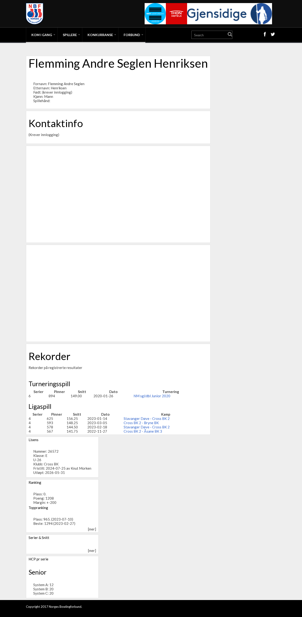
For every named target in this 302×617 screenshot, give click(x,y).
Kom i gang (41, 35)
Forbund (132, 35)
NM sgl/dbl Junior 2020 (152, 396)
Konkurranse (100, 35)
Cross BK (51, 464)
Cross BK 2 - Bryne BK (141, 423)
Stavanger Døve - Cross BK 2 (147, 418)
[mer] (92, 529)
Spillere (70, 35)
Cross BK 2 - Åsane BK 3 (143, 431)
